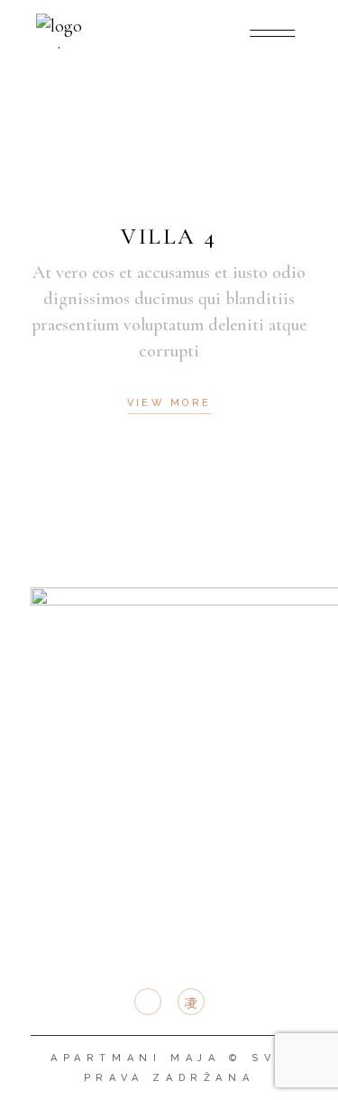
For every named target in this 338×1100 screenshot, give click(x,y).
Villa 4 (169, 236)
